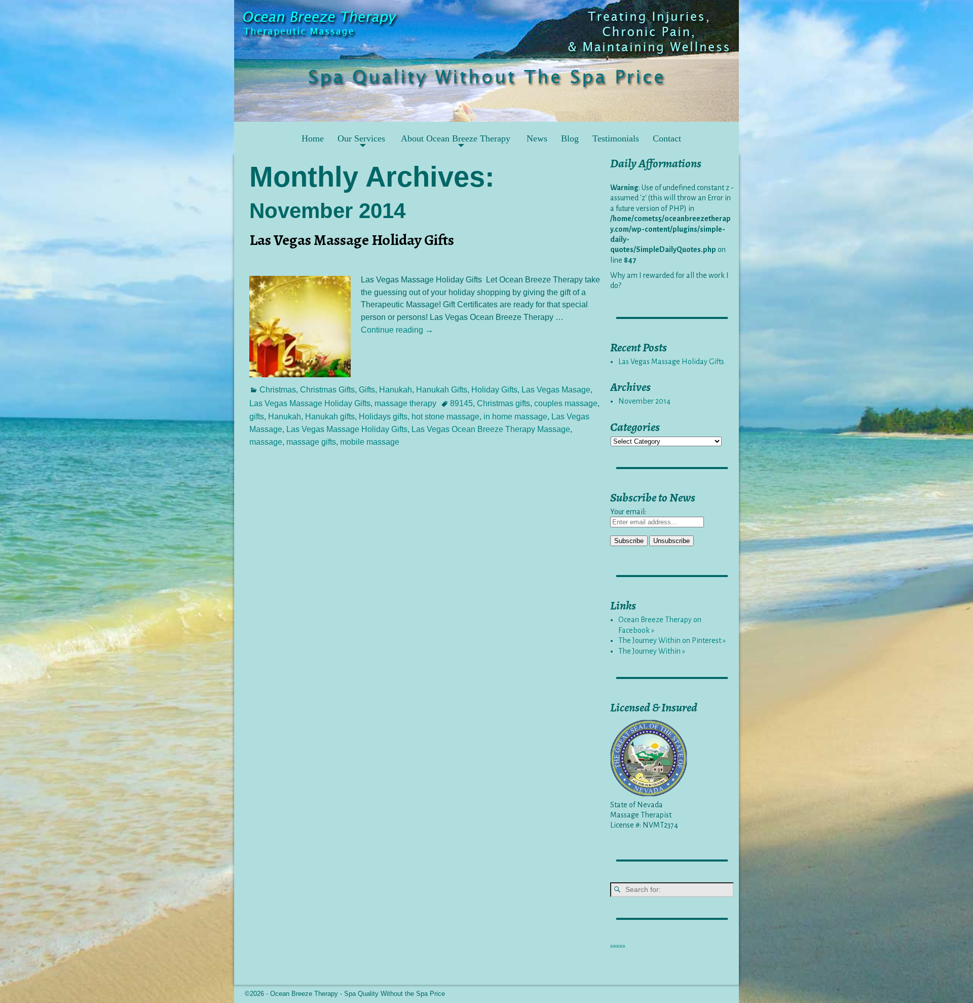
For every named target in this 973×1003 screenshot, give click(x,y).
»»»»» (617, 946)
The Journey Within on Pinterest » (672, 640)
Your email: (628, 512)
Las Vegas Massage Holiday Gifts (351, 240)
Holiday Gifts (494, 389)
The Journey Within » (651, 651)
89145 (461, 403)
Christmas (277, 389)
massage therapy (405, 403)
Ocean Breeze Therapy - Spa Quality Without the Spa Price (357, 993)
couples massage (565, 403)
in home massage (515, 416)
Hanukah (395, 389)
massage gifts (311, 442)
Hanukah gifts (330, 416)
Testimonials (615, 138)
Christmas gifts (503, 403)
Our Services (361, 138)
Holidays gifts (383, 416)
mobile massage (369, 442)
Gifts (367, 389)
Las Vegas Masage (555, 389)
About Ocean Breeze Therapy (455, 138)
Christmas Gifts (327, 389)
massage (265, 442)
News (537, 138)
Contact (667, 138)
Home (313, 138)
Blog (570, 138)
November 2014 (644, 401)
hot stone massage (445, 416)
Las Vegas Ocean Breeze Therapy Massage (490, 429)
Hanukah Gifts (441, 389)
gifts (256, 416)
